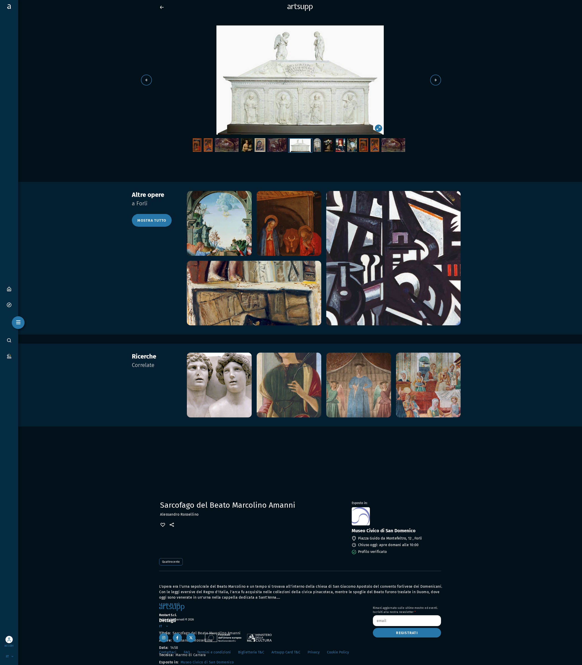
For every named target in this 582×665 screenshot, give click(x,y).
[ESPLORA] (9, 304)
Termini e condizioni (214, 652)
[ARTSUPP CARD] (9, 356)
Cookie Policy (338, 652)
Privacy (314, 652)
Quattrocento (171, 561)
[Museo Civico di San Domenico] (396, 516)
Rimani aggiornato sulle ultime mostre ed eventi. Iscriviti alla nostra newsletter (405, 610)
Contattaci (167, 652)
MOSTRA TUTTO (151, 220)
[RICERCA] (9, 340)
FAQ (187, 652)
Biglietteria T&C (251, 652)
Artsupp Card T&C (285, 652)
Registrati (407, 633)
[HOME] (9, 288)
